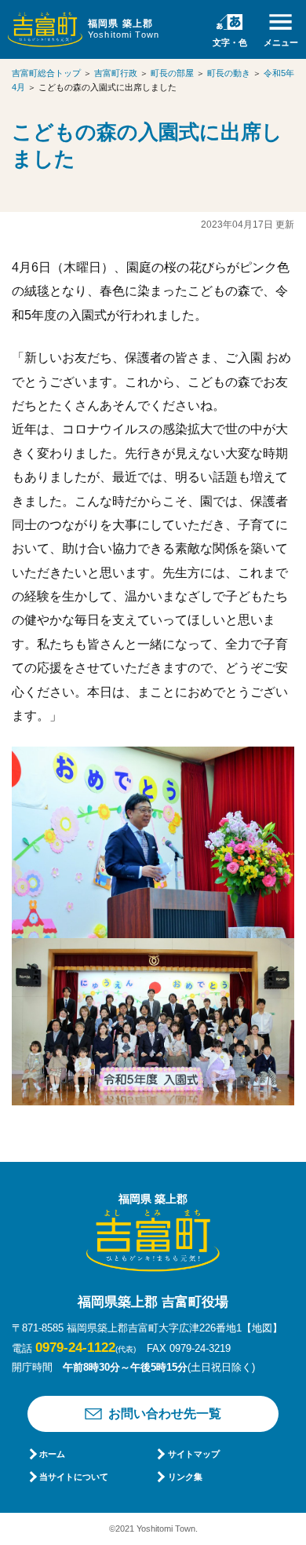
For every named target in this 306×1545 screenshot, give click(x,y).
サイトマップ (193, 1454)
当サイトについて (73, 1476)
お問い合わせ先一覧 (164, 1413)
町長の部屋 (172, 73)
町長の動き (228, 73)
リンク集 (185, 1476)
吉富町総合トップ (46, 73)
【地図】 (262, 1328)
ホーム (52, 1454)
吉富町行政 (115, 73)
